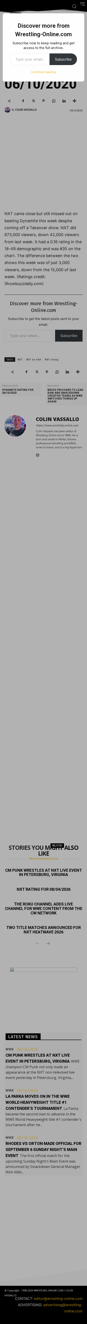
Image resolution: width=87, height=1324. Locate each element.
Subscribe (63, 59)
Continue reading (43, 72)
